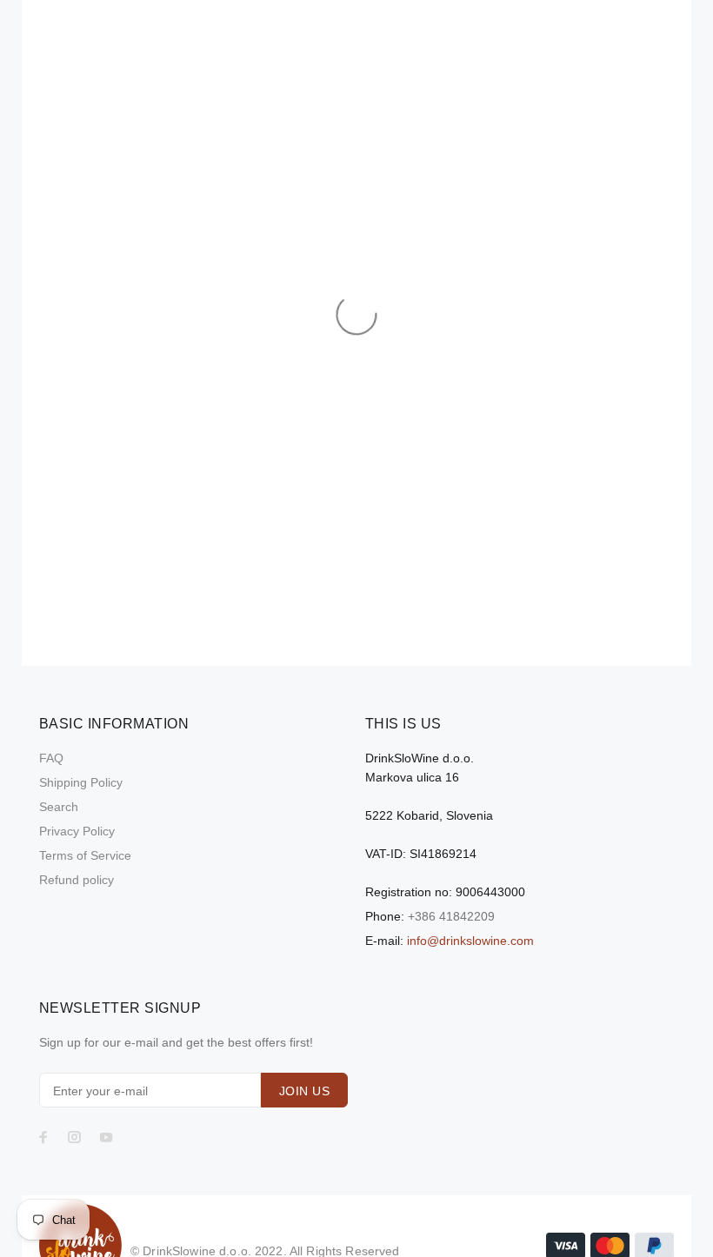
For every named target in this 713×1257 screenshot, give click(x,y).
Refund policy (76, 880)
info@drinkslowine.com (470, 941)
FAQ (51, 758)
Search (58, 807)
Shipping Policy (81, 782)
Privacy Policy (77, 831)
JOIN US (304, 1091)
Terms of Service (85, 855)
